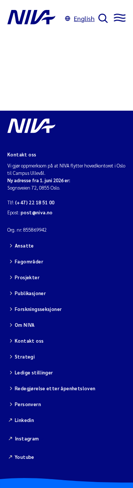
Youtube (24, 457)
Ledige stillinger (34, 372)
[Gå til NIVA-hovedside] (34, 18)
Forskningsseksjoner (38, 309)
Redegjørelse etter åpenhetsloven (55, 388)
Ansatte (24, 245)
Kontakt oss (29, 341)
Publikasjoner (30, 293)
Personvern (28, 404)
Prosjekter (27, 277)
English (84, 18)
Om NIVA (25, 325)
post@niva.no (37, 212)
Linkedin (24, 420)
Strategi (25, 356)
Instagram (27, 438)
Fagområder (29, 261)
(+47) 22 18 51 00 (35, 202)
